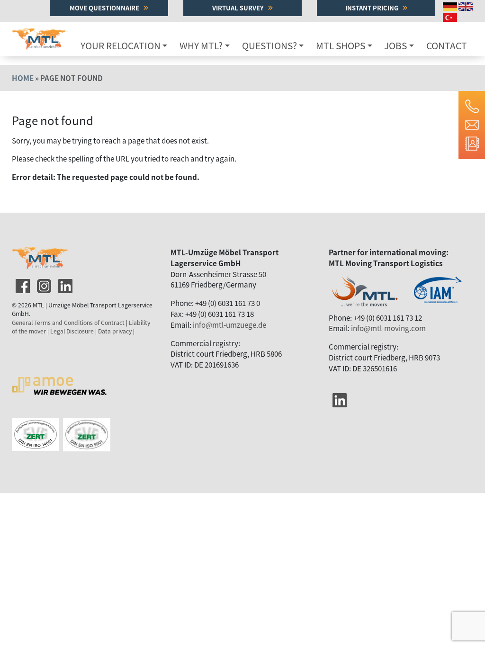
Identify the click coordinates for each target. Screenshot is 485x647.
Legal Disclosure (72, 331)
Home (23, 77)
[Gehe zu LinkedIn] (64, 284)
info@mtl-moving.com (388, 328)
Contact (446, 45)
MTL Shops (340, 45)
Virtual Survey (238, 7)
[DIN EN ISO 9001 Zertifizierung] (37, 423)
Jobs (395, 45)
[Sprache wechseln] (450, 5)
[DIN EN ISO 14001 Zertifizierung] (86, 423)
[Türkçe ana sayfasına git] (451, 16)
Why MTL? (201, 45)
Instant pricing (372, 7)
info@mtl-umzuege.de (229, 324)
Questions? (269, 45)
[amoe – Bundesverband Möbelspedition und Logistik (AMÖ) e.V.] (59, 373)
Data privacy (115, 331)
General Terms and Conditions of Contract (68, 322)
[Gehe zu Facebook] (22, 284)
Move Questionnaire (105, 7)
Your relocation (121, 45)
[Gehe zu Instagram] (43, 284)
